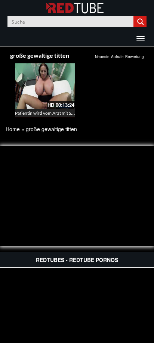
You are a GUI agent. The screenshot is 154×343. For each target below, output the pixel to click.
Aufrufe (117, 56)
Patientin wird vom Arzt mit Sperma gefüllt (56, 113)
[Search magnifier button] (141, 21)
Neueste (102, 56)
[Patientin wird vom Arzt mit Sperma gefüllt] (45, 86)
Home (13, 129)
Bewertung (134, 56)
